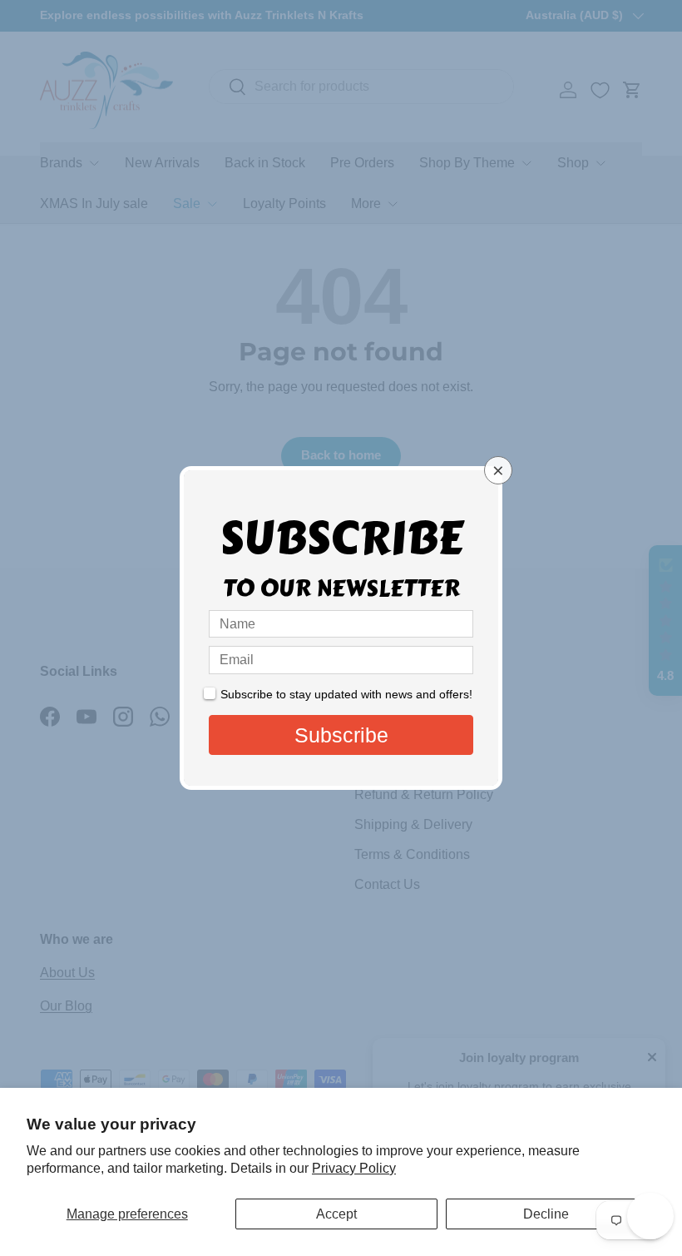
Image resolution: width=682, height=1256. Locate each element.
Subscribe (341, 735)
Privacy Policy (354, 1168)
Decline (546, 1214)
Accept (336, 1214)
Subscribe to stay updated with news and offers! (346, 694)
